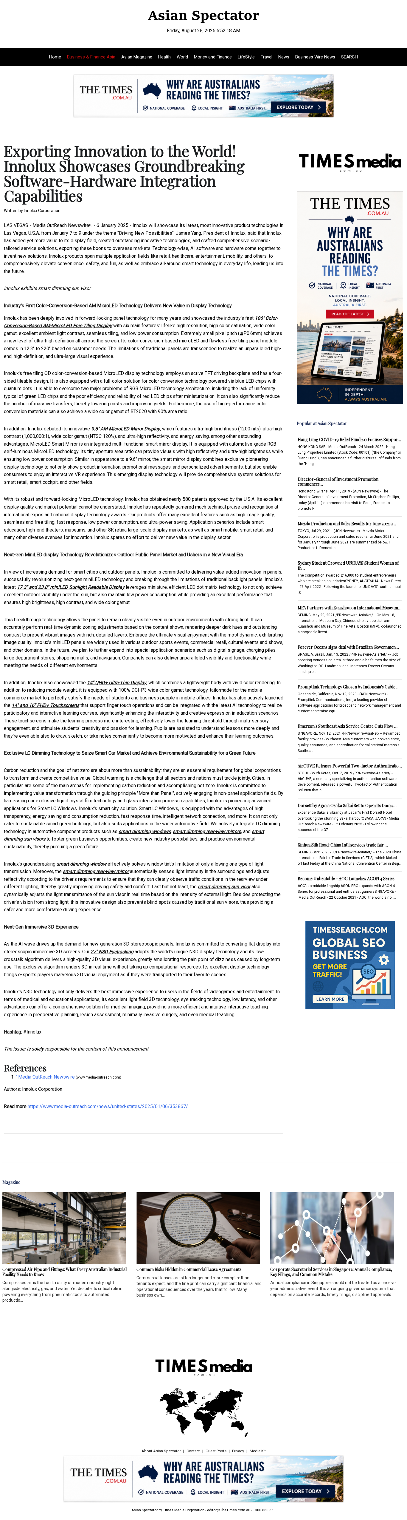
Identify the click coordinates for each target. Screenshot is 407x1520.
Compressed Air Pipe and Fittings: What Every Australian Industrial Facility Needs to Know (64, 1271)
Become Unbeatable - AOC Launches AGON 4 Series (346, 878)
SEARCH (349, 57)
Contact (193, 1451)
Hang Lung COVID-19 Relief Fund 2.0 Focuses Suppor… (349, 439)
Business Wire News (315, 57)
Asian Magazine (136, 57)
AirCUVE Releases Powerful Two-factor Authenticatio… (350, 766)
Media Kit (258, 1451)
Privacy (238, 1451)
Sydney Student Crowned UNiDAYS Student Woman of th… (348, 565)
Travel (266, 57)
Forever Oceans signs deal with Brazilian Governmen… (348, 647)
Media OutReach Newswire (60, 225)
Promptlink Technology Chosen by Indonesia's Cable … (349, 687)
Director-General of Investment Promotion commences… (338, 481)
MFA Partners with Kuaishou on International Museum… (349, 608)
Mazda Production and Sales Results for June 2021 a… (347, 523)
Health (164, 57)
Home (55, 57)
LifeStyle (246, 57)
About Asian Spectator (161, 1451)
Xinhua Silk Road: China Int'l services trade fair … (343, 845)
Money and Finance (213, 57)
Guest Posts (216, 1451)
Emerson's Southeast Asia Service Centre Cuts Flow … (347, 726)
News (283, 57)
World (182, 57)
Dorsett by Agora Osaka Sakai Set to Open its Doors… (347, 805)
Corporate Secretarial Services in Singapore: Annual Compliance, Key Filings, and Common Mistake (331, 1271)
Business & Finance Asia (91, 57)
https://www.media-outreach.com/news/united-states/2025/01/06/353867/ (108, 1106)
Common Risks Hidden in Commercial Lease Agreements (188, 1269)
